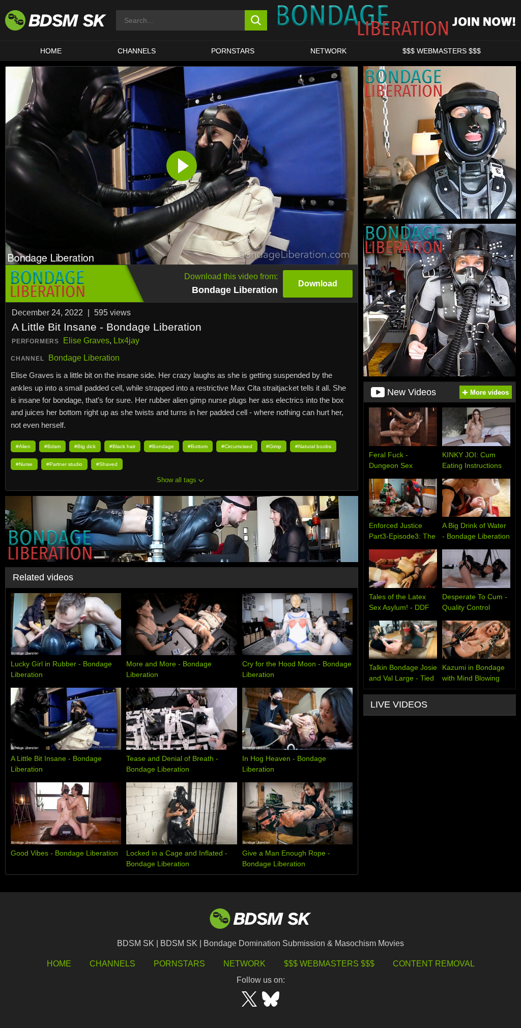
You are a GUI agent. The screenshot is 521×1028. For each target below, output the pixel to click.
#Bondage (161, 446)
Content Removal (434, 963)
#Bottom (198, 446)
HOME (51, 51)
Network (328, 51)
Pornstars (179, 963)
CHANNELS (137, 51)
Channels (112, 963)
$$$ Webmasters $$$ (329, 963)
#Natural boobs (313, 446)
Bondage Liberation (84, 358)
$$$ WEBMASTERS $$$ (441, 51)
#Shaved (107, 464)
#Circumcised (236, 446)
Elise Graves (86, 340)
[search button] (256, 20)
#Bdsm (52, 446)
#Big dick (85, 446)
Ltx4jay (126, 340)
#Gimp (273, 446)
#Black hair (122, 446)
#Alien (23, 446)
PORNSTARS (232, 51)
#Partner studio (64, 464)
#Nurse (24, 464)
